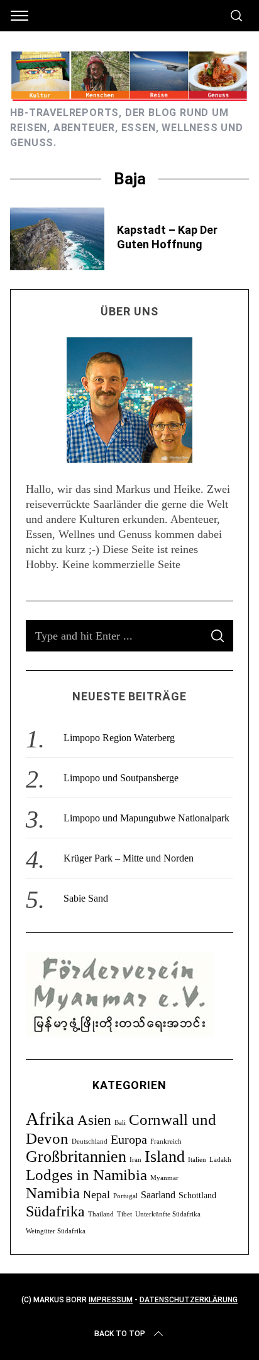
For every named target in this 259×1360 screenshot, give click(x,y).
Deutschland (89, 1141)
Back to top (119, 1333)
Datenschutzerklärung (189, 1299)
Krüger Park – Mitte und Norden (128, 858)
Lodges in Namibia (86, 1174)
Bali (120, 1122)
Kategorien (129, 1085)
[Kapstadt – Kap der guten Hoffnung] (57, 239)
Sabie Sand (85, 898)
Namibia (53, 1192)
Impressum (111, 1299)
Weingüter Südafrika (55, 1231)
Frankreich (166, 1141)
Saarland (158, 1194)
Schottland (197, 1195)
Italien (197, 1159)
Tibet (124, 1214)
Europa (129, 1139)
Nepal (96, 1194)
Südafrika (55, 1211)
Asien (94, 1120)
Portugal (125, 1196)
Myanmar (164, 1177)
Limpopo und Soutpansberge (121, 777)
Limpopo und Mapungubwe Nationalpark (146, 818)
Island (165, 1156)
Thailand (101, 1214)
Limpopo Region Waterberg (119, 737)
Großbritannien (76, 1156)
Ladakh (220, 1159)
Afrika (50, 1119)
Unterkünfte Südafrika (168, 1214)
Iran (135, 1159)
